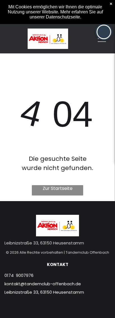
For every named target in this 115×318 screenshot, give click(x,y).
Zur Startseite (58, 188)
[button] (103, 31)
